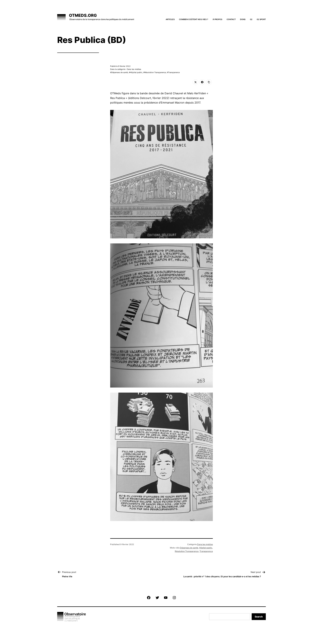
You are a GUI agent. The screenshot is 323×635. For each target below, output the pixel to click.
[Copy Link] (209, 82)
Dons (242, 19)
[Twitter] (195, 82)
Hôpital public (136, 72)
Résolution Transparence (155, 72)
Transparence (174, 72)
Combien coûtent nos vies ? (193, 19)
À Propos (217, 19)
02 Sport (261, 19)
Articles (170, 19)
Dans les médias (205, 544)
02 (251, 19)
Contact (231, 19)
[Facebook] (202, 82)
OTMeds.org (83, 15)
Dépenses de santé (119, 72)
